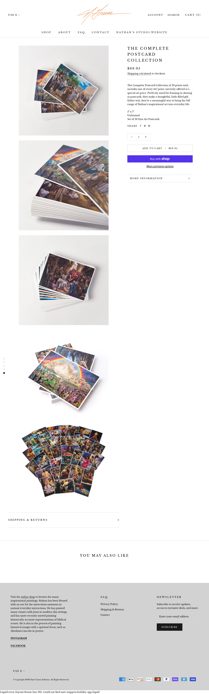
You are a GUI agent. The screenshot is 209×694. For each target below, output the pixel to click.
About (64, 32)
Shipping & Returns (28, 519)
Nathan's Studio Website (142, 32)
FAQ (81, 32)
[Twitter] (145, 126)
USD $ (12, 15)
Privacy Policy (109, 604)
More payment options (160, 166)
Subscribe (169, 627)
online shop (28, 596)
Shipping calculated (139, 73)
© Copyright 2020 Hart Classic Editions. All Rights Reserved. (41, 679)
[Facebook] (141, 126)
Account (155, 15)
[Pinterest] (149, 126)
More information (146, 178)
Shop (46, 32)
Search (174, 15)
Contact (100, 32)
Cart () (193, 14)
